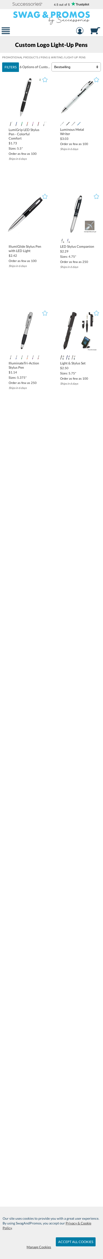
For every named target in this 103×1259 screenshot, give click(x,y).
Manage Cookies (39, 1247)
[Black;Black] (67, 123)
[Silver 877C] (44, 124)
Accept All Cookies (75, 1242)
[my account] (80, 31)
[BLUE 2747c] (67, 240)
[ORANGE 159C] (27, 357)
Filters (11, 67)
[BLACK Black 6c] (10, 124)
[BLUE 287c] (16, 357)
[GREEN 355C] (21, 124)
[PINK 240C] (33, 124)
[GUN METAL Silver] (73, 357)
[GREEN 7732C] (21, 357)
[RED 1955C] (38, 357)
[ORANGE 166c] (27, 124)
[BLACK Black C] (62, 240)
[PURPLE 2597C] (33, 357)
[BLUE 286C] (16, 124)
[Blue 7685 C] (78, 123)
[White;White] (62, 123)
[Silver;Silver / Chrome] (73, 123)
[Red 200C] (38, 124)
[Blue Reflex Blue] (67, 357)
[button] (27, 4)
